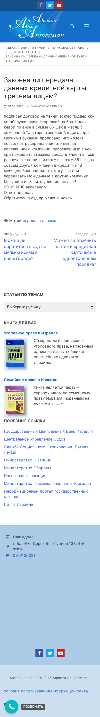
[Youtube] (59, 5)
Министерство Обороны (27, 467)
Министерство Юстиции (27, 460)
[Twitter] (50, 5)
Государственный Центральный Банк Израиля (48, 431)
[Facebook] (40, 5)
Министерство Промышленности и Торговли (47, 483)
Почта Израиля (18, 504)
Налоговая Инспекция (25, 475)
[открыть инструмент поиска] (72, 26)
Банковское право (46, 106)
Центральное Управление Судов (35, 439)
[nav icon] (86, 26)
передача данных (39, 220)
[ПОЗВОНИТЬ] (11, 706)
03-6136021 (24, 555)
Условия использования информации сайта (46, 691)
